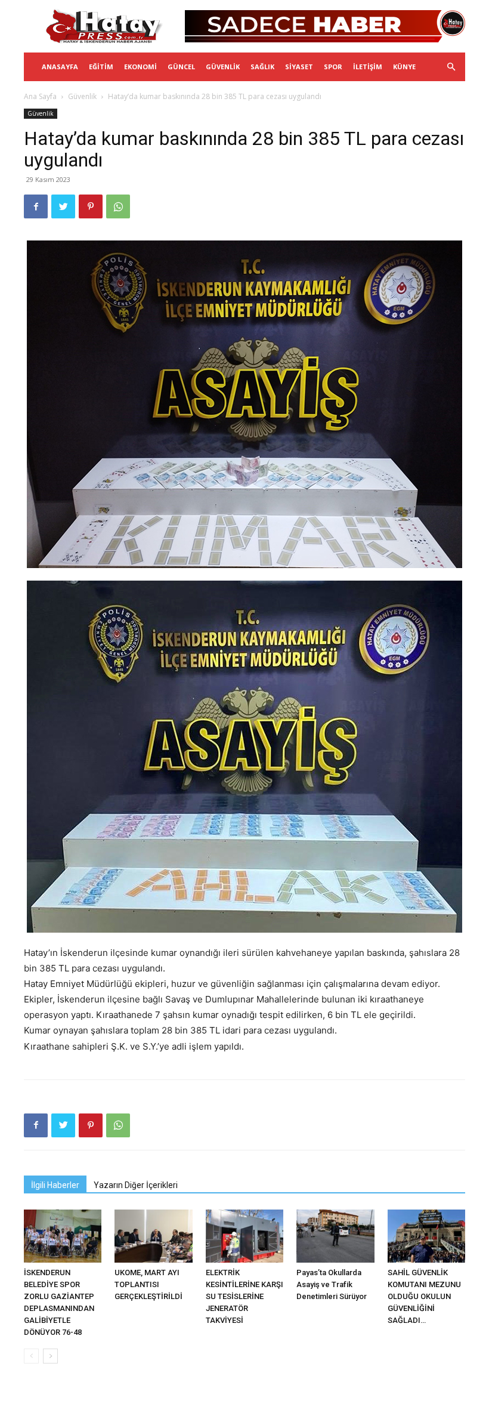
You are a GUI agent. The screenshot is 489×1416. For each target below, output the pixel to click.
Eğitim (101, 66)
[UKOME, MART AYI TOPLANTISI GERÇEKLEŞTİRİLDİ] (153, 1236)
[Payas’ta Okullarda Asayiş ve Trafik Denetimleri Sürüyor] (335, 1236)
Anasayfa (60, 66)
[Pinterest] (91, 206)
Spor (333, 66)
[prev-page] (31, 1356)
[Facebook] (36, 206)
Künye (404, 66)
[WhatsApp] (118, 206)
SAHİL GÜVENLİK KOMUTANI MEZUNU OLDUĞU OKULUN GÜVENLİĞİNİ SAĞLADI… (424, 1296)
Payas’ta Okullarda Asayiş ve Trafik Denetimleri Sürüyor (331, 1284)
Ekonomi (140, 66)
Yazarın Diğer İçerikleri (136, 1185)
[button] (451, 67)
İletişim (367, 66)
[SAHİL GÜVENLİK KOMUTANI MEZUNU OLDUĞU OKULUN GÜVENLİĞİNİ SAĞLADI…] (426, 1236)
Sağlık (262, 66)
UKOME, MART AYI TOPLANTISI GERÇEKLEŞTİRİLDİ (148, 1284)
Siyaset (299, 66)
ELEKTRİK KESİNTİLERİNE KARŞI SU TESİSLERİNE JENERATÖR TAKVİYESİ (244, 1296)
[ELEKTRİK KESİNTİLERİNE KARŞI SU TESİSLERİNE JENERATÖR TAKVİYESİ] (244, 1236)
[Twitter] (63, 206)
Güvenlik (223, 66)
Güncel (181, 66)
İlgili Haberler (55, 1185)
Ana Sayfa (40, 96)
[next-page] (50, 1356)
